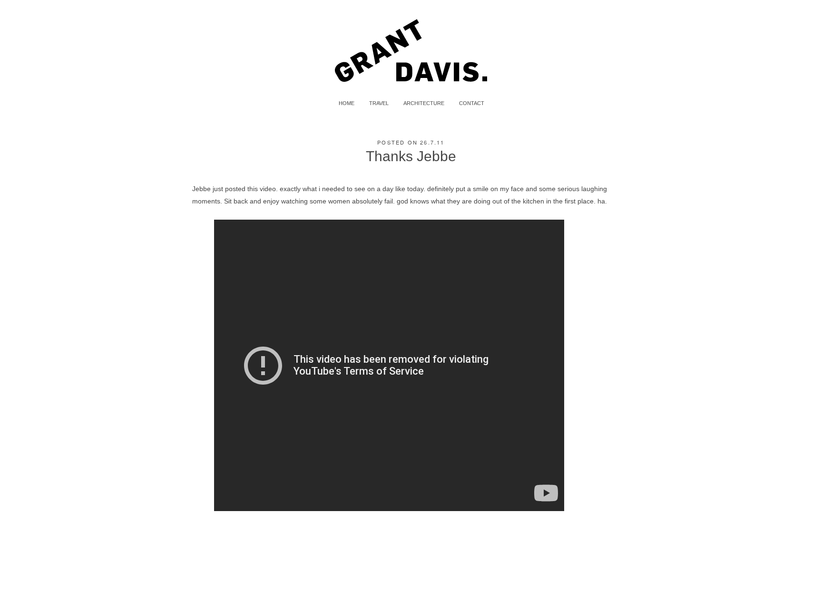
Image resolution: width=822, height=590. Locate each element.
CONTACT (471, 103)
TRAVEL (379, 103)
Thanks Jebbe (411, 156)
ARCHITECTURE (423, 103)
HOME (346, 103)
